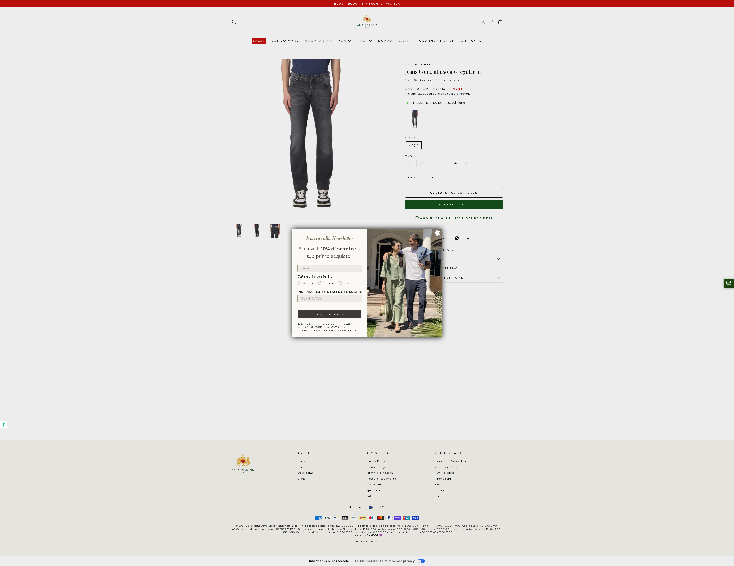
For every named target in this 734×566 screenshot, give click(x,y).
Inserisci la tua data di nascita (329, 292)
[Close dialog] (437, 233)
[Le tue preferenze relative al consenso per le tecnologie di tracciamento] (3, 424)
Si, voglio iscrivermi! (330, 314)
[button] (729, 283)
